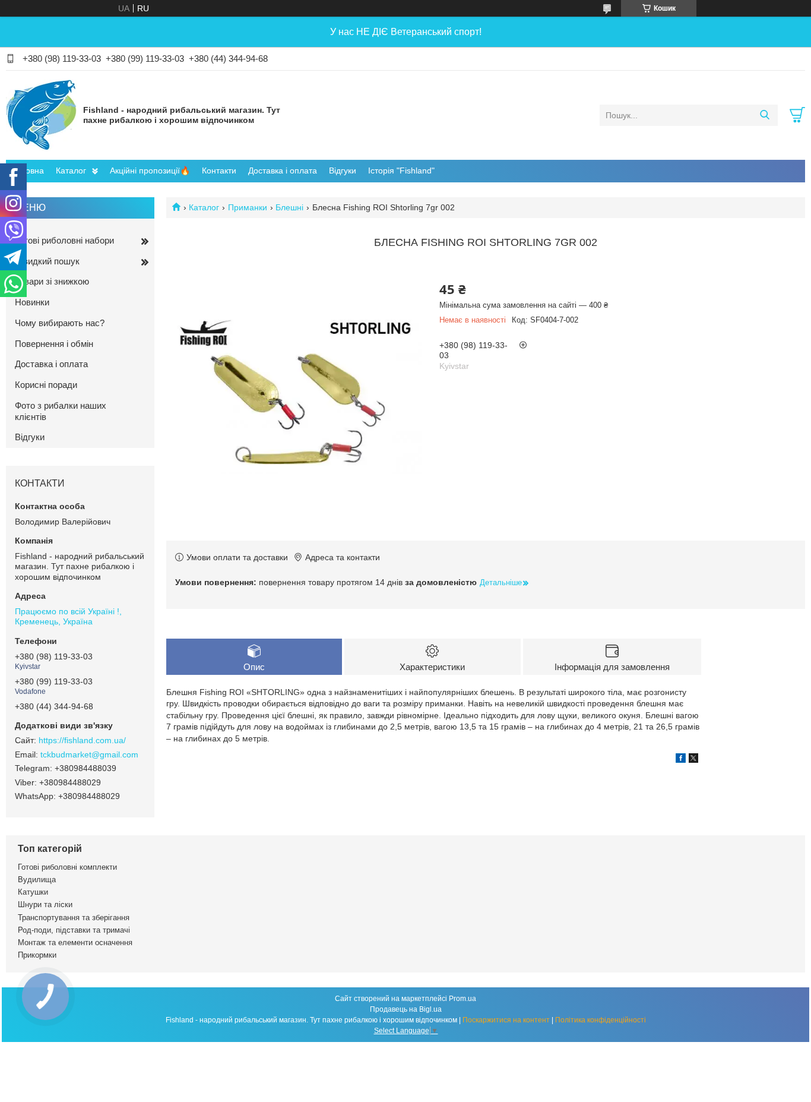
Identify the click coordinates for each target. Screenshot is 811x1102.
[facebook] (681, 760)
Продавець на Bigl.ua (406, 1009)
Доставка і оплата (282, 170)
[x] (693, 760)
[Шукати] (764, 115)
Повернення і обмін (54, 344)
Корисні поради (46, 385)
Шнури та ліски (45, 904)
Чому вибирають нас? (59, 323)
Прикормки (37, 955)
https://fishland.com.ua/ (82, 740)
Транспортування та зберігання (73, 917)
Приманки (247, 207)
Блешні (289, 207)
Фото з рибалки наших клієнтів (60, 411)
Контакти (219, 170)
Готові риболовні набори (64, 240)
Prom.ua (462, 998)
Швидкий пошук (47, 261)
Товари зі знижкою (52, 281)
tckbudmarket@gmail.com (89, 754)
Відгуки (342, 170)
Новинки (32, 302)
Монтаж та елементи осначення (75, 942)
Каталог (71, 170)
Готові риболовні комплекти (67, 867)
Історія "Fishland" (401, 170)
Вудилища (37, 879)
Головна (28, 170)
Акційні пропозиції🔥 (150, 170)
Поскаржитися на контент (506, 1020)
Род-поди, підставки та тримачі (74, 930)
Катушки (33, 892)
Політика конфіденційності (600, 1020)
